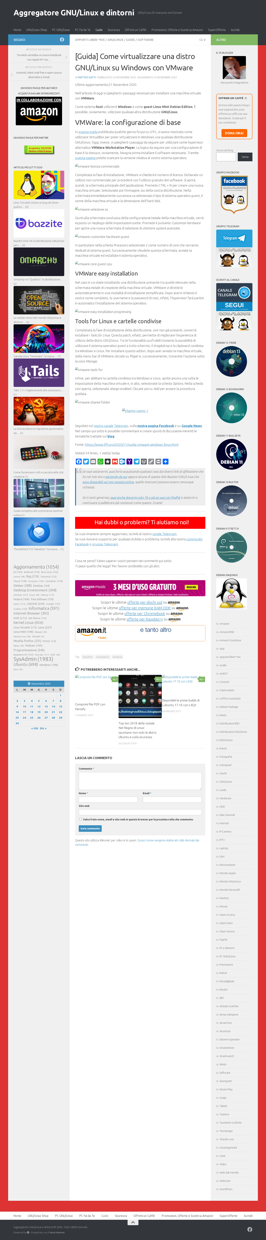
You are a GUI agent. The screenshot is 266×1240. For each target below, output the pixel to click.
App (222, 648)
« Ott (34, 728)
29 (60, 717)
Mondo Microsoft (229, 889)
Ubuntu (26, 664)
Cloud (20, 581)
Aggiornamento (36, 567)
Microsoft (38, 636)
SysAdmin (88, 657)
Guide (99, 29)
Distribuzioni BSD (229, 723)
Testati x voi (226, 1139)
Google (53, 604)
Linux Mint (23, 631)
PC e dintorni (226, 947)
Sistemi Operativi (229, 1039)
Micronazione (227, 864)
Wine (18, 669)
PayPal (223, 939)
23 (17, 717)
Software (146, 39)
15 (60, 706)
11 (31, 706)
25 (31, 717)
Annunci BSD (226, 631)
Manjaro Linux (22, 636)
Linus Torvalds (25, 627)
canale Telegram (164, 534)
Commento (86, 768)
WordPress (226, 1189)
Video (222, 1164)
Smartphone (226, 1047)
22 (60, 712)
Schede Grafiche (228, 1006)
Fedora (21, 599)
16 (17, 712)
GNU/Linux (115, 39)
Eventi (223, 748)
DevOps (21, 595)
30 (17, 723)
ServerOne (225, 1022)
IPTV (222, 839)
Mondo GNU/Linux (230, 881)
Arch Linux (49, 572)
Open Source (227, 931)
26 (39, 717)
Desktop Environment (35, 590)
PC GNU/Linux (61, 29)
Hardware (225, 798)
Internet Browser (31, 613)
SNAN (222, 1064)
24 (24, 717)
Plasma (19, 646)
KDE (20, 618)
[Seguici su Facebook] (62, 39)
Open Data (226, 923)
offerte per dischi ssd (144, 602)
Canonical (48, 576)
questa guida (88, 132)
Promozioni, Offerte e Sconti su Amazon (177, 29)
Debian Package (228, 706)
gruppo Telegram (105, 544)
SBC (221, 997)
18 (31, 712)
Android (32, 572)
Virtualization (102, 657)
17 (24, 712)
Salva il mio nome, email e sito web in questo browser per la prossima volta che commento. (138, 819)
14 (53, 706)
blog (110, 436)
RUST (55, 655)
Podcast (34, 645)
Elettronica (226, 740)
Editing (47, 595)
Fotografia (225, 756)
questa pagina (85, 158)
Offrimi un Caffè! (135, 29)
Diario (222, 715)
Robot (223, 972)
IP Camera (225, 831)
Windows (117, 657)
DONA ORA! (234, 133)
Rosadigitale (226, 981)
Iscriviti (235, 29)
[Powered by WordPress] (28, 1232)
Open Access (227, 914)
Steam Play (226, 1089)
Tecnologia (226, 1130)
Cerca (245, 156)
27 (46, 717)
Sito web (84, 805)
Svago (223, 1097)
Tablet (223, 1105)
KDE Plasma (37, 618)
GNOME (36, 603)
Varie (222, 1155)
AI (18, 572)
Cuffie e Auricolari (229, 698)
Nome (83, 793)
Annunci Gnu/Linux (230, 640)
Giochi (223, 773)
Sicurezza (114, 29)
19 (39, 712)
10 (24, 706)
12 (39, 706)
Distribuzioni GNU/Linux (233, 731)
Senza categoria (228, 1014)
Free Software (42, 599)
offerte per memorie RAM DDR (145, 608)
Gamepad (225, 765)
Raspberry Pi (24, 654)
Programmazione (29, 650)
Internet (224, 823)
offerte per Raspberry (145, 619)
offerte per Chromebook (144, 613)
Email (147, 793)
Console (224, 681)
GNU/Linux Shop (36, 29)
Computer (36, 581)
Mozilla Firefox (27, 641)
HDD (222, 806)
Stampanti (225, 1081)
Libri (221, 856)
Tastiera (224, 1114)
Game (20, 604)
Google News (191, 426)
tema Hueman (57, 1232)
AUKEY (223, 673)
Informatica (44, 608)
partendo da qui (116, 477)
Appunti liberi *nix (90, 39)
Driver (34, 595)
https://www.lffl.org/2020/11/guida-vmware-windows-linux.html (131, 444)
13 (46, 706)
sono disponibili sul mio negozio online (108, 482)
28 (53, 717)
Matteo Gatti (87, 77)
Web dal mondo (229, 1172)
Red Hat (42, 655)
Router (223, 989)
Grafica (20, 609)
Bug (32, 576)
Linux (45, 627)
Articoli (19, 577)
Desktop (41, 585)
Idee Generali (227, 814)
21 (53, 712)
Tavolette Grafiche (230, 1122)
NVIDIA (49, 641)
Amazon (224, 623)
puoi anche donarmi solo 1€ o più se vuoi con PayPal (145, 497)
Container (54, 581)
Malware (41, 632)
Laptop (223, 848)
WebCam (225, 1180)
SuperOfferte (217, 29)
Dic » (43, 728)
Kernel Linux (28, 622)
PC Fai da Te (82, 29)
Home (17, 29)
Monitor (224, 898)
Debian (23, 585)
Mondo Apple (227, 873)
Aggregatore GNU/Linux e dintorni (74, 12)
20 (46, 712)
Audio (223, 665)
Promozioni (226, 964)
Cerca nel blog (224, 150)
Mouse (223, 906)
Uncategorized (228, 1147)
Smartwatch (226, 1056)
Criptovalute (226, 690)
